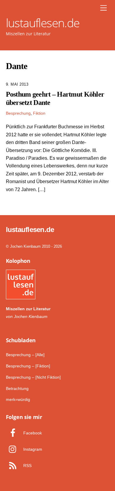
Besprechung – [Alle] (25, 354)
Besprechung (18, 113)
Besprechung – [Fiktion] (28, 366)
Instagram (32, 449)
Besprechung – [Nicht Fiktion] (33, 377)
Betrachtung (17, 388)
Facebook (32, 433)
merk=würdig (18, 399)
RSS (27, 465)
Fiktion (39, 113)
